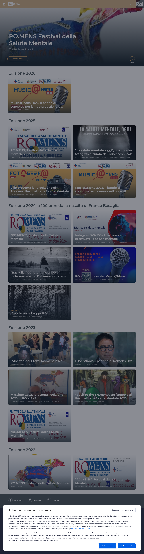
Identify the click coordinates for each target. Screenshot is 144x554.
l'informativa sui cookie (80, 529)
